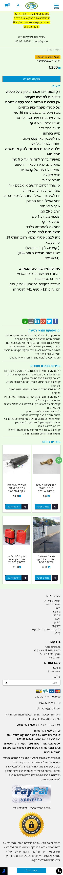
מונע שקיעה (51, 175)
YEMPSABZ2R (45, 60)
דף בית (57, 49)
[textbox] (31, 22)
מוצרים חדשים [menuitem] (53, 604)
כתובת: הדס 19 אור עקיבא (47, 650)
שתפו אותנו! (54, 671)
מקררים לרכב (39, 851)
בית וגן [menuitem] (57, 622)
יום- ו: (31, 741)
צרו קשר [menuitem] (56, 611)
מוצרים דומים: (51, 442)
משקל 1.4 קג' (50, 222)
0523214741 (46, 654)
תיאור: (56, 86)
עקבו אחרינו (52, 662)
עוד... (56, 676)
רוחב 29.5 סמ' (50, 211)
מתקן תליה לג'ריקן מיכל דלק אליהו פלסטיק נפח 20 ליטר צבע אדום (17, 560)
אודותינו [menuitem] (56, 615)
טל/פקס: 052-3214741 (47, 696)
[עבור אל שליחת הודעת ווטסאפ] (58, 460)
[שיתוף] (55, 506)
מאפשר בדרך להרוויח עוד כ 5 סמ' (36, 159)
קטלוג (49, 49)
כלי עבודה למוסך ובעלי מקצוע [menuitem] (45, 629)
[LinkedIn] (37, 321)
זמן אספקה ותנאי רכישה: (44, 330)
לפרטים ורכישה (43, 506)
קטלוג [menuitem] (57, 633)
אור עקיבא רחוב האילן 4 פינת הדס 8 (32, 18)
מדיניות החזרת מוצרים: (45, 366)
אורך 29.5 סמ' (50, 206)
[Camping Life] (31, 6)
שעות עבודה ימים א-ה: (38, 724)
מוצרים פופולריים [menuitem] (52, 600)
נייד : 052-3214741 (49, 702)
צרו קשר (54, 641)
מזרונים (26, 851)
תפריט (56, 8)
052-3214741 (31, 26)
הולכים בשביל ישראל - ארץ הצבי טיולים (32, 808)
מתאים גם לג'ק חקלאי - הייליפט (37, 164)
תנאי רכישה (54, 657)
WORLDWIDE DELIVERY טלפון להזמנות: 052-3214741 (31, 39)
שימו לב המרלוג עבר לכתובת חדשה (31, 13)
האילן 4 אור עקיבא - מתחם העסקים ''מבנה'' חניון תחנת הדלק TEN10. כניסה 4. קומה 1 (33, 716)
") (58, 248)
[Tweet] (49, 321)
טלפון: (57, 654)
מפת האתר (53, 595)
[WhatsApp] (25, 321)
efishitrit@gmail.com (48, 708)
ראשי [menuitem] (58, 608)
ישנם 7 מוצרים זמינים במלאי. (47, 57)
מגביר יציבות (51, 180)
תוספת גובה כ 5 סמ (46, 216)
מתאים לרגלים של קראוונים (40, 170)
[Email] (31, 321)
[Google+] (43, 321)
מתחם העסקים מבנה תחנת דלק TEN (31, 22)
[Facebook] (55, 321)
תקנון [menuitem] (57, 618)
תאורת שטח (54, 851)
